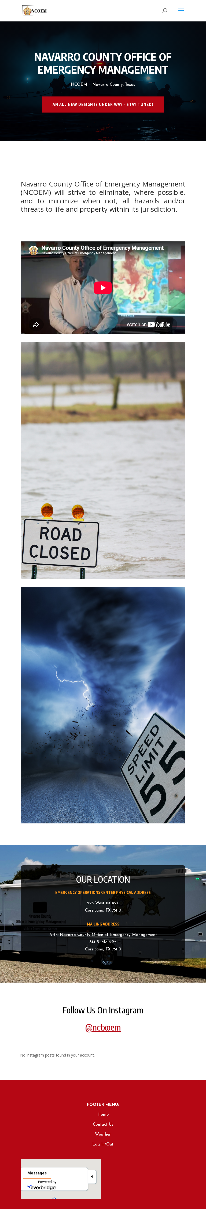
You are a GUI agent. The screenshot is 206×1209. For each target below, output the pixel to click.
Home (103, 1115)
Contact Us (103, 1125)
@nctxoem (103, 1027)
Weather (103, 1135)
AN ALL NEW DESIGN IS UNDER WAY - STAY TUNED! (103, 104)
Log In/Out (102, 1145)
